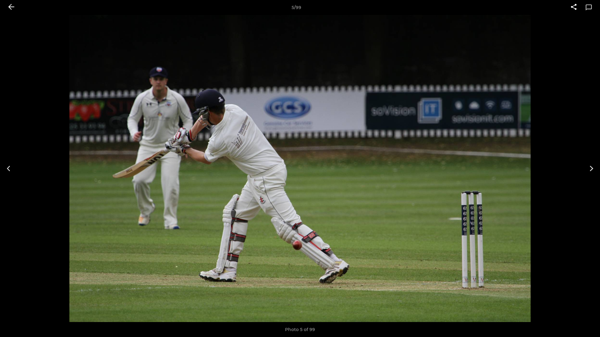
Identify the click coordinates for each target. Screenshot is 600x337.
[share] (574, 7)
